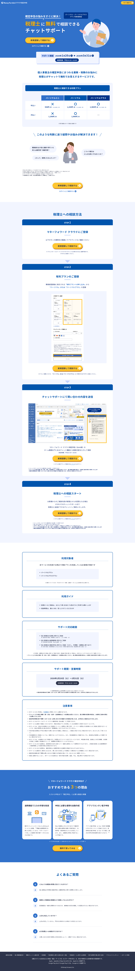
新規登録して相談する (40, 40)
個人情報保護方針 (19, 955)
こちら (73, 464)
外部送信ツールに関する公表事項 (78, 955)
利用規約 (46, 712)
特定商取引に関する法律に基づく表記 (57, 955)
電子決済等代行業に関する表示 (96, 955)
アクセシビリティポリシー (112, 955)
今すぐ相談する (127, 3)
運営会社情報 (9, 955)
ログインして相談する (39, 46)
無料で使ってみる (67, 848)
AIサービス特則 (125, 955)
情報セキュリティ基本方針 (32, 955)
